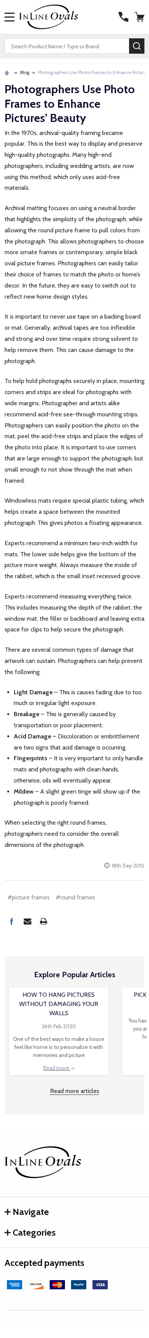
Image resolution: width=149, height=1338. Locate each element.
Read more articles (74, 1091)
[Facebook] (11, 921)
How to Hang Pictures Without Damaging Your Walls (58, 1004)
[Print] (43, 921)
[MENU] (10, 17)
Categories (34, 1232)
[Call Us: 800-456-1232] (123, 17)
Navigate (31, 1211)
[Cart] (140, 17)
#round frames (75, 897)
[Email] (27, 921)
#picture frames (29, 897)
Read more (56, 1067)
